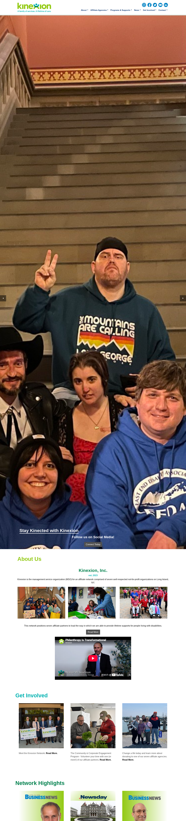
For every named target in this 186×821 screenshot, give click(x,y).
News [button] (136, 10)
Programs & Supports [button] (120, 10)
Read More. (52, 753)
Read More (93, 632)
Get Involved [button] (149, 10)
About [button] (84, 10)
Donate (93, 544)
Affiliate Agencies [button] (98, 10)
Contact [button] (162, 10)
